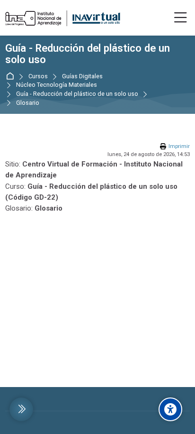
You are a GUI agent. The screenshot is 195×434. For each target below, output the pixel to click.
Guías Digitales (82, 77)
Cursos (38, 77)
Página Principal (11, 76)
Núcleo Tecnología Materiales (56, 85)
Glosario (27, 103)
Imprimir (179, 146)
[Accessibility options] (170, 409)
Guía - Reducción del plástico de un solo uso (87, 54)
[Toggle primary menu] (180, 18)
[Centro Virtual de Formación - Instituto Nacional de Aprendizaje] (62, 18)
